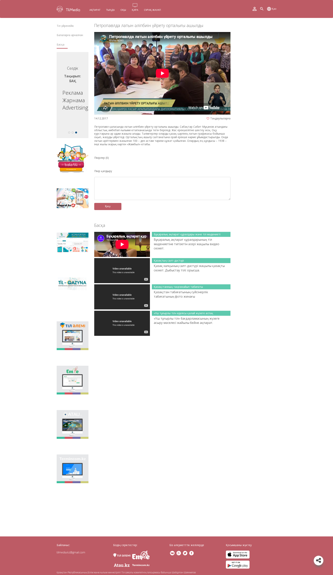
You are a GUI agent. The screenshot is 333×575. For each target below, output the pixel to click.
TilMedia (69, 9)
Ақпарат (94, 10)
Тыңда (110, 10)
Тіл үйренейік (65, 26)
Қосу (108, 206)
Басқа (60, 44)
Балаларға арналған (70, 35)
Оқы (123, 10)
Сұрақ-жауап (152, 10)
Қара (135, 10)
